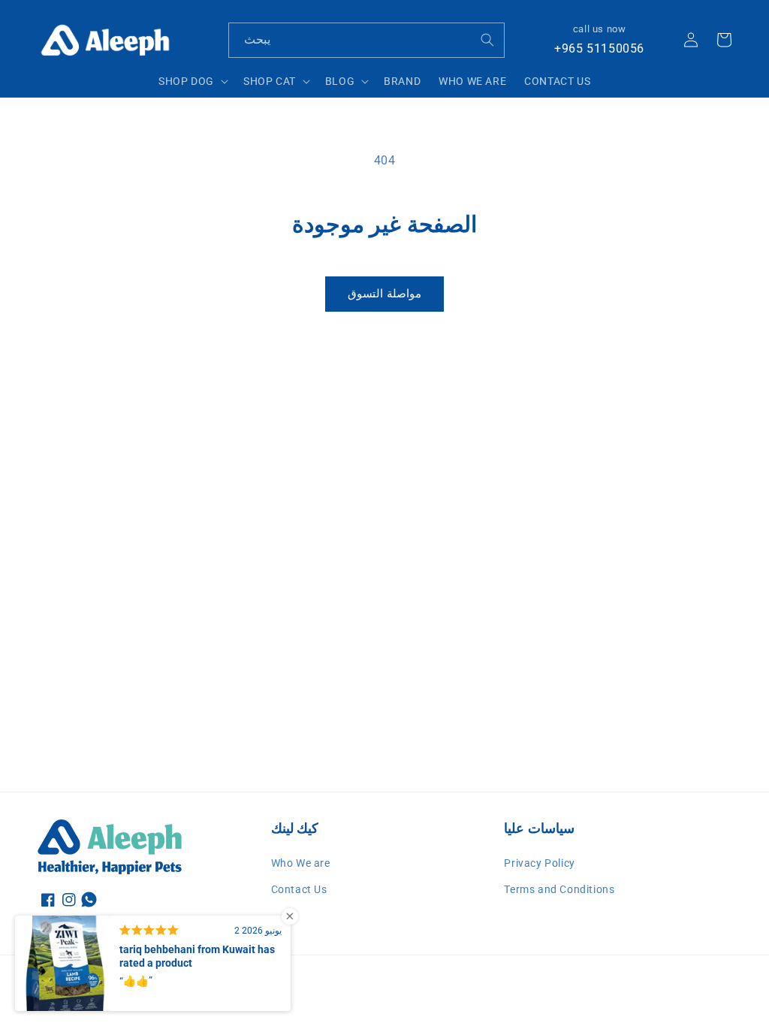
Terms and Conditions (559, 889)
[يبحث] (487, 39)
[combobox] (366, 40)
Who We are (300, 863)
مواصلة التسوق (384, 293)
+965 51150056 (599, 48)
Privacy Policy (539, 863)
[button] (191, 81)
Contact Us (299, 889)
